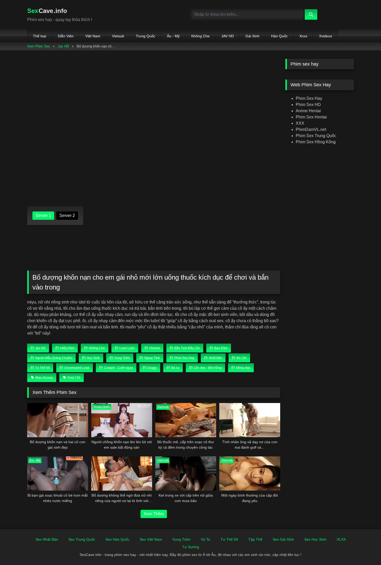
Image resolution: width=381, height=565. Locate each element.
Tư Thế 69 (229, 539)
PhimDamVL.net (311, 129)
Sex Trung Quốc (81, 539)
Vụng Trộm (181, 539)
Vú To (205, 539)
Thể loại (39, 36)
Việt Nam (92, 36)
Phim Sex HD (308, 104)
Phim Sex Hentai (311, 117)
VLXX (341, 539)
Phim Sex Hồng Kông (316, 142)
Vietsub (118, 36)
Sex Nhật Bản (47, 539)
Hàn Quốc (279, 36)
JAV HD (227, 36)
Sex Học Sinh (315, 539)
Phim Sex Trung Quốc (316, 135)
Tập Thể (255, 539)
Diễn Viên (66, 36)
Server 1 (43, 215)
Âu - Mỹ (173, 36)
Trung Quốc (145, 36)
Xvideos (325, 36)
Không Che (200, 36)
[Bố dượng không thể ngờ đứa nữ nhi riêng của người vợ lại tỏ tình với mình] (121, 473)
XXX (300, 123)
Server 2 (67, 215)
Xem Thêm (154, 514)
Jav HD (63, 46)
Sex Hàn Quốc (117, 539)
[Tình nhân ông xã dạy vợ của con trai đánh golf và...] (249, 420)
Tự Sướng (190, 547)
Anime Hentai (308, 111)
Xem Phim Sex (38, 46)
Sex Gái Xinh (283, 539)
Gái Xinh (252, 36)
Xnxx (303, 36)
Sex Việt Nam (151, 539)
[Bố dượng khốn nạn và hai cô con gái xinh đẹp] (57, 420)
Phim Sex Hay (309, 98)
